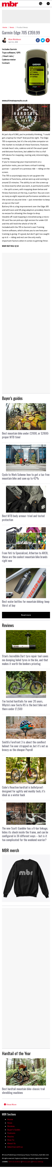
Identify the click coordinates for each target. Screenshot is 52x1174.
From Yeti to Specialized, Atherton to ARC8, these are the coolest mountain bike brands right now (25, 557)
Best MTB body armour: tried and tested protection (23, 518)
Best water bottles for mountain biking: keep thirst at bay (25, 603)
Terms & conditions (14, 1162)
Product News (22, 27)
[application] (26, 117)
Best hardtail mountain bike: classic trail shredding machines (23, 1091)
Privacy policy (26, 1162)
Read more (26, 615)
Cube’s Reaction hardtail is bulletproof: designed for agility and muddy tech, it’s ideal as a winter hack (23, 791)
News (12, 27)
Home (5, 27)
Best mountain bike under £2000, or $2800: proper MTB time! (25, 435)
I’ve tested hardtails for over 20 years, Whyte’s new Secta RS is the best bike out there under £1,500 (24, 705)
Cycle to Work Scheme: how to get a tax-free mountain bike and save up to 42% (25, 476)
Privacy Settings (37, 1162)
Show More (11, 1104)
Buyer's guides (12, 398)
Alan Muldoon (14, 39)
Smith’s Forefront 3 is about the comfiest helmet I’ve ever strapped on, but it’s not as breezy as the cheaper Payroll (25, 746)
